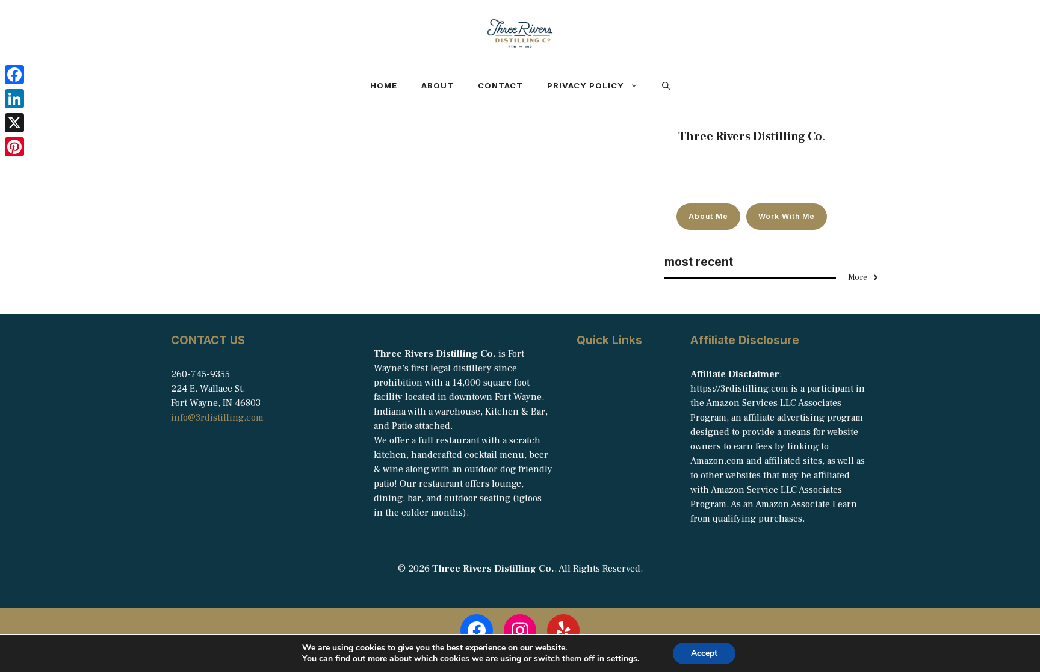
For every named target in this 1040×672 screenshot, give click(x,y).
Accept (704, 653)
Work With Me (786, 216)
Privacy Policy (585, 85)
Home (383, 85)
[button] (666, 85)
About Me (708, 216)
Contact (500, 85)
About (437, 85)
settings (622, 658)
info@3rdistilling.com (217, 418)
